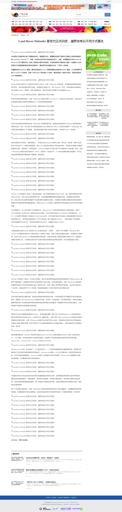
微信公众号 (107, 24)
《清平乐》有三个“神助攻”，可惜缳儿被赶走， (41, 482)
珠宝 (86, 24)
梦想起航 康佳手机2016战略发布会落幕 (97, 150)
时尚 (53, 21)
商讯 (82, 21)
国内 (20, 21)
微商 (82, 24)
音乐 (60, 21)
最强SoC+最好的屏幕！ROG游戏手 (96, 95)
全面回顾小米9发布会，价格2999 (95, 167)
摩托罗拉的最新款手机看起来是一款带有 (97, 105)
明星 (64, 21)
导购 (60, 24)
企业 (53, 24)
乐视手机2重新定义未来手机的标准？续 (97, 78)
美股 (30, 24)
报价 (71, 24)
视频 (30, 21)
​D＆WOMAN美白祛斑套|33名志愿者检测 (97, 143)
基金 (41, 24)
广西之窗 (22, 35)
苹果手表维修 (23, 440)
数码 (95, 21)
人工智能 (90, 21)
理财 (37, 24)
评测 (64, 24)
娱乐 (16, 24)
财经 (16, 21)
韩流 (71, 21)
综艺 (57, 21)
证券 (23, 24)
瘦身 (95, 24)
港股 (27, 24)
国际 (23, 21)
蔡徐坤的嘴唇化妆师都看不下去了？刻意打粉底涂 (42, 470)
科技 (28, 35)
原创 (34, 21)
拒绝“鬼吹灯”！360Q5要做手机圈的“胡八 (97, 153)
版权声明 (73, 497)
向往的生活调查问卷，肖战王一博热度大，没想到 (42, 458)
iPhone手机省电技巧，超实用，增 (95, 98)
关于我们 (108, 1)
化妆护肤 (90, 24)
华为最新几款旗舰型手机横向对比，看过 (97, 75)
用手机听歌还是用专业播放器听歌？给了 (97, 81)
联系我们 (54, 497)
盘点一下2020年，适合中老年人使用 (96, 88)
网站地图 (65, 497)
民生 (27, 21)
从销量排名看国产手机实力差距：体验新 (97, 85)
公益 (41, 21)
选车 (57, 24)
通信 (86, 21)
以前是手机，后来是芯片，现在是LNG (97, 92)
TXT (69, 497)
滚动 (37, 21)
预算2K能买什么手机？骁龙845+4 (95, 102)
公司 (34, 24)
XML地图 (59, 497)
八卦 (67, 21)
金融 (20, 24)
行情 (67, 24)
